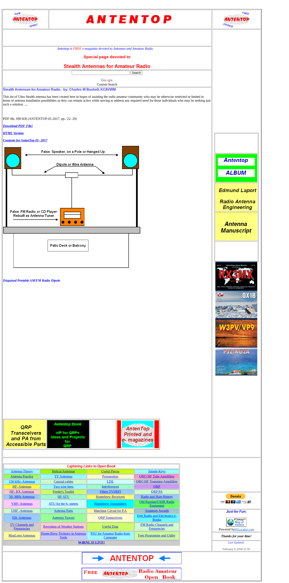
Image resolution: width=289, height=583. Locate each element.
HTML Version (13, 133)
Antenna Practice (21, 476)
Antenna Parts (63, 510)
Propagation (110, 476)
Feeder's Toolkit (63, 491)
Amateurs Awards (157, 510)
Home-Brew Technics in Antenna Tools (63, 535)
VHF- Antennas (22, 503)
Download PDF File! (18, 126)
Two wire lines (63, 486)
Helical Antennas (63, 471)
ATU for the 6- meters (63, 503)
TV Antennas (63, 476)
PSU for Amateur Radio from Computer (110, 535)
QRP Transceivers (110, 517)
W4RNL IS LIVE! (91, 542)
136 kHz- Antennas (22, 481)
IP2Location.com (244, 529)
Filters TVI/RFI (110, 491)
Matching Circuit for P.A (110, 510)
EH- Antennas (21, 517)
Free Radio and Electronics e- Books (157, 517)
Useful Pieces (110, 471)
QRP (156, 486)
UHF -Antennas (22, 510)
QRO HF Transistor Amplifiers (157, 481)
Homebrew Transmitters (110, 503)
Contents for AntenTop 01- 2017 (25, 140)
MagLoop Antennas (21, 535)
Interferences (110, 486)
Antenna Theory (22, 471)
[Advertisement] (236, 143)
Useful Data (110, 526)
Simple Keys (156, 471)
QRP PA (157, 491)
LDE (110, 481)
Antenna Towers (63, 517)
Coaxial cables (63, 481)
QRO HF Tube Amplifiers (156, 476)
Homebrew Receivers (110, 497)
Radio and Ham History (157, 497)
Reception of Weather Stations (63, 526)
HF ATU (63, 497)
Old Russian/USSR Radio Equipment (156, 503)
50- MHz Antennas (22, 497)
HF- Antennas (21, 486)
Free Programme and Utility (156, 535)
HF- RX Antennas (22, 491)
